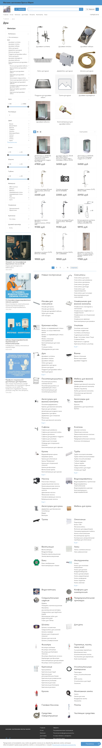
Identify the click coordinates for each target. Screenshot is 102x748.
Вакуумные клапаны (81, 436)
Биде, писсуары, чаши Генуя (84, 337)
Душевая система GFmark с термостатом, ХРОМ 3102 (42, 222)
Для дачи (78, 625)
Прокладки (78, 672)
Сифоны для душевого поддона (53, 436)
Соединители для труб (82, 467)
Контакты (39, 14)
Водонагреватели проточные (84, 481)
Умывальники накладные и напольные (83, 307)
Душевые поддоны (80, 360)
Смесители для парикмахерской (80, 290)
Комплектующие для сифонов (52, 447)
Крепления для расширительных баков (50, 675)
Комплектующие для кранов (52, 472)
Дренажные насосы (48, 492)
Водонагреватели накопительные (80, 485)
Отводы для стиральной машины (50, 444)
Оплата (32, 14)
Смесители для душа (81, 284)
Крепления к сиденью (81, 341)
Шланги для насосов (49, 638)
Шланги (45, 625)
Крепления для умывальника (51, 678)
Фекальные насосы (48, 494)
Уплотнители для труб (82, 681)
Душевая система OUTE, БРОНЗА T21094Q (43, 253)
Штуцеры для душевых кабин (17, 75)
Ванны (77, 353)
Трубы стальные (80, 465)
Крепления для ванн (49, 687)
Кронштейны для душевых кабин (18, 68)
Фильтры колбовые (48, 647)
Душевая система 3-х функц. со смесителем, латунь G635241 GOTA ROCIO (86, 254)
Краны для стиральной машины (50, 464)
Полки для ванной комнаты (51, 420)
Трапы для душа (47, 372)
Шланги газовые (47, 632)
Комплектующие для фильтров (53, 660)
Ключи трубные (79, 580)
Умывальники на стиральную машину (84, 316)
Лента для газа (79, 696)
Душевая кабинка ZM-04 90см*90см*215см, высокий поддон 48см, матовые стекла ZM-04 (64, 158)
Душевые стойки (48, 358)
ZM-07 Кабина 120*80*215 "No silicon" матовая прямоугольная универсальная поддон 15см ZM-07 (43, 158)
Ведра (44, 513)
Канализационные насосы (51, 486)
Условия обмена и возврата (62, 735)
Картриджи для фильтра (50, 658)
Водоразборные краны (49, 454)
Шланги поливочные (49, 627)
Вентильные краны (48, 469)
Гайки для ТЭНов (47, 620)
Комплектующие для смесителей (81, 296)
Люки (76, 547)
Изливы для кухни (48, 306)
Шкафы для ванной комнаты (84, 386)
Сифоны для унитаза (49, 439)
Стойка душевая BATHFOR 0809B (62, 190)
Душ (44, 353)
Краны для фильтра (48, 467)
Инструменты (81, 560)
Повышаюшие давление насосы (50, 489)
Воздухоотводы (47, 552)
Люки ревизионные (80, 552)
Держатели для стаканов (51, 415)
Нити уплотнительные (82, 674)
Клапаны (78, 427)
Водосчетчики (49, 590)
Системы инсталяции (82, 333)
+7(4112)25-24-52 (94, 14)
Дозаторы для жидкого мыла (52, 411)
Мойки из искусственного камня (51, 331)
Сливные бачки (79, 339)
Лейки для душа (47, 363)
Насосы (45, 479)
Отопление (80, 520)
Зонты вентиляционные (50, 556)
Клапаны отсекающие (82, 441)
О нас (11, 14)
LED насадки (46, 315)
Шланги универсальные (50, 640)
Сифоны (45, 427)
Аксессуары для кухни (52, 506)
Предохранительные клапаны (84, 439)
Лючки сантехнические (82, 549)
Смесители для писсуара (83, 293)
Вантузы (45, 515)
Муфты (44, 603)
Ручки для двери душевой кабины (18, 89)
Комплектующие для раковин (84, 321)
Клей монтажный (80, 659)
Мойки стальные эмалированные (48, 339)
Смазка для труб (80, 470)
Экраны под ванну (80, 388)
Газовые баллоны (50, 705)
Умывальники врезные (82, 319)
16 (67, 267)
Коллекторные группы (82, 535)
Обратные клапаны (81, 432)
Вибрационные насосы (50, 499)
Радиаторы (78, 522)
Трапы (45, 520)
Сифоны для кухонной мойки (51, 432)
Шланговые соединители (18, 78)
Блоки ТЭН (78, 524)
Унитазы (78, 325)
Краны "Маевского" (48, 461)
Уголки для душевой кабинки (19, 80)
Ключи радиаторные (81, 576)
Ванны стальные (80, 356)
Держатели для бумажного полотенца (51, 510)
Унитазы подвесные (81, 330)
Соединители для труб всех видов (52, 613)
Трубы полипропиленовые (83, 454)
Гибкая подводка (80, 461)
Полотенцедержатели (50, 404)
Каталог (21, 9)
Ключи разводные (80, 578)
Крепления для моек (49, 683)
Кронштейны (46, 670)
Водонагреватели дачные (83, 488)
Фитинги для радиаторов (83, 529)
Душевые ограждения (15, 58)
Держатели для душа (49, 365)
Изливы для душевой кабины (51, 311)
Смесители (79, 275)
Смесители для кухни (81, 278)
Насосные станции (48, 481)
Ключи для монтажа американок (81, 566)
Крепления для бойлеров (50, 685)
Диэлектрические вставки (51, 610)
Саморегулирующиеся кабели (84, 531)
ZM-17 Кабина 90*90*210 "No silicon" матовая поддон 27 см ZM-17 (85, 157)
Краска (45, 691)
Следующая (74, 267)
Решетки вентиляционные (51, 554)
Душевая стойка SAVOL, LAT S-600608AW (64, 253)
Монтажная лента (83, 691)
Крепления (47, 667)
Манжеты (45, 608)
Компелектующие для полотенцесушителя (49, 391)
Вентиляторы (47, 549)
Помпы (77, 705)
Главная (5, 14)
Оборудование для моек (50, 349)
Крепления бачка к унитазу (83, 344)
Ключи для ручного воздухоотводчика (80, 570)
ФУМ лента (78, 679)
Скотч (76, 694)
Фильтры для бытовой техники (50, 653)
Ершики (77, 404)
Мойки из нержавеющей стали (52, 328)
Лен (75, 676)
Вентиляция (48, 547)
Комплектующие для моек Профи (51, 344)
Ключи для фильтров (81, 574)
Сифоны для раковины (49, 430)
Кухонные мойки (49, 325)
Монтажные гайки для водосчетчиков (49, 617)
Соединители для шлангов (51, 629)
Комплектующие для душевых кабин (18, 63)
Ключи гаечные (79, 582)
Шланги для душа (48, 367)
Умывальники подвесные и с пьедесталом (84, 311)
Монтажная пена (80, 652)
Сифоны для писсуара (49, 441)
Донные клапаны (80, 430)
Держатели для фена (49, 413)
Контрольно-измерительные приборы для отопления (84, 539)
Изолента (77, 701)
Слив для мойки (47, 347)
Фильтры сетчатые (49, 649)
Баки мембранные (48, 563)
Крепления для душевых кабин (17, 93)
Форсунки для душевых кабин (17, 72)
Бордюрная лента (80, 698)
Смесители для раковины (83, 280)
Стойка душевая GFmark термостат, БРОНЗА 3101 (43, 191)
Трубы (77, 452)
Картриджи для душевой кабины (18, 82)
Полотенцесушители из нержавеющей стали (50, 386)
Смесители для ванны (82, 282)
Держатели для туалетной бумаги (83, 407)
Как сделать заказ (59, 738)
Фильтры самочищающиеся (51, 663)
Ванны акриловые (80, 358)
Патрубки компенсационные (52, 605)
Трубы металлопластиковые (84, 456)
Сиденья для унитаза (81, 335)
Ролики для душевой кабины (18, 66)
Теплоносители (79, 527)
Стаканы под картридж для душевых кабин (19, 86)
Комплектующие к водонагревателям (81, 491)
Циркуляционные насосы (50, 484)
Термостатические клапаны (84, 434)
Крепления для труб (49, 672)
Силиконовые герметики (83, 650)
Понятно (90, 744)
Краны (45, 452)
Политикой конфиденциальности (64, 745)
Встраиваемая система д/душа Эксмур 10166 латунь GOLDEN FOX (86, 221)
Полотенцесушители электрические (49, 382)
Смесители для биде (81, 286)
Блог (45, 14)
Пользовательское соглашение (63, 730)
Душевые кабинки (14, 60)
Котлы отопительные (82, 533)
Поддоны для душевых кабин (52, 369)
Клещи (76, 563)
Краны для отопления (49, 459)
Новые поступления (51, 275)
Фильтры (46, 645)
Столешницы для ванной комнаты (83, 394)
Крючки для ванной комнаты (52, 407)
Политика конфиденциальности (63, 733)
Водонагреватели (83, 479)
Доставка (25, 14)
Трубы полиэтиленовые (82, 459)
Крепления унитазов (49, 680)
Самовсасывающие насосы (51, 497)
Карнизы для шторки (49, 409)
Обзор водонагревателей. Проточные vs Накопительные (17, 341)
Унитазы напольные (81, 328)
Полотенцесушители (52, 379)
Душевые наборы (48, 360)
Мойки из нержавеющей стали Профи (52, 335)
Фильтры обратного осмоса (52, 656)
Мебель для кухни (82, 506)
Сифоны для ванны (48, 434)
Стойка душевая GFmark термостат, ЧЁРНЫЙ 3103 (64, 221)
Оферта (56, 727)
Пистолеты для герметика (83, 656)
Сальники (77, 683)
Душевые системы (48, 356)
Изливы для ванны (48, 309)
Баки (44, 560)
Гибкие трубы (79, 463)
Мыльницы (45, 418)
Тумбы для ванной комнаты (83, 391)
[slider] (8, 107)
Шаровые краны (47, 456)
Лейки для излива (48, 313)
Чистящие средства (84, 713)
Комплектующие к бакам (50, 565)
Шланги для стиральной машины (50, 635)
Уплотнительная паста (82, 654)
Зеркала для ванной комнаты (84, 384)
